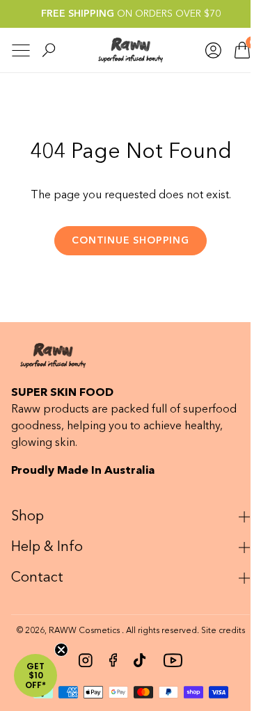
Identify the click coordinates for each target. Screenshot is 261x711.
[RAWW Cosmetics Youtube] (167, 660)
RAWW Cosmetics (78, 631)
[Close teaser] (61, 650)
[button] (35, 675)
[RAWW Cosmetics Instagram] (81, 660)
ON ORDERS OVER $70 (131, 14)
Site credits (217, 631)
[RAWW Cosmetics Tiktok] (135, 660)
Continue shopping (130, 241)
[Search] (49, 50)
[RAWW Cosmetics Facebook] (108, 660)
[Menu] (21, 50)
